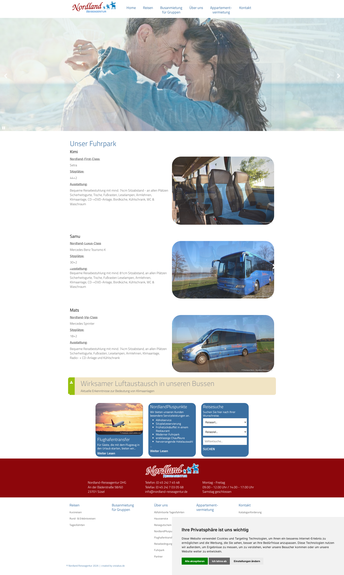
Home (131, 7)
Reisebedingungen (156, 544)
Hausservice (156, 518)
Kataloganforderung (241, 512)
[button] (225, 449)
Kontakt (245, 7)
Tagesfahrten (72, 525)
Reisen (148, 7)
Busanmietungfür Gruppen (171, 10)
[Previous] (5, 75)
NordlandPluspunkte (156, 531)
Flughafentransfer (156, 537)
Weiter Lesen (106, 453)
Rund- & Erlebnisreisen (72, 518)
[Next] (338, 75)
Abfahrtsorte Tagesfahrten (156, 512)
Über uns (196, 7)
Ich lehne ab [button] (219, 561)
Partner (156, 556)
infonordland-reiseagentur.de (166, 491)
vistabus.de (119, 565)
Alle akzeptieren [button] (195, 561)
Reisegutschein (156, 525)
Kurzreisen (72, 512)
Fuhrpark (156, 550)
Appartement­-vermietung (221, 10)
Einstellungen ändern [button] (247, 561)
